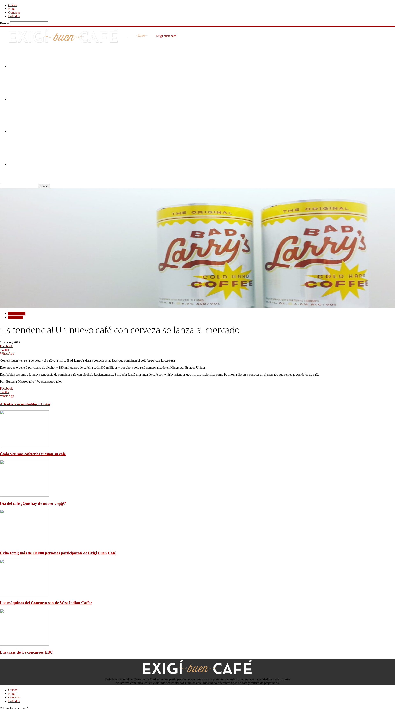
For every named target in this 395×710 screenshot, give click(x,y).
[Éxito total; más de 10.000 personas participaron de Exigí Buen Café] (24, 545)
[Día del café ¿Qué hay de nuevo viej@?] (24, 495)
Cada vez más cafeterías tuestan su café (33, 454)
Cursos (12, 5)
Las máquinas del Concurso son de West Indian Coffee (46, 603)
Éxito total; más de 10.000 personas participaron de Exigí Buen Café (58, 553)
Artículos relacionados (15, 404)
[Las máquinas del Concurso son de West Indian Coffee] (24, 594)
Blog (11, 8)
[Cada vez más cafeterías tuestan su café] (24, 446)
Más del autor (40, 404)
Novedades (15, 317)
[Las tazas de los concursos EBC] (24, 644)
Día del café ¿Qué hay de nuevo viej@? (33, 503)
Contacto (14, 12)
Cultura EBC (16, 313)
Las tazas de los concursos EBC (26, 652)
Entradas (14, 16)
